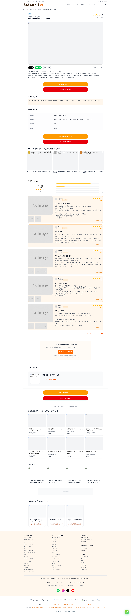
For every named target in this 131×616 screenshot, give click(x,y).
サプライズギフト (56, 559)
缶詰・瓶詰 (26, 565)
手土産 (54, 539)
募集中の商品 (84, 548)
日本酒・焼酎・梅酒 (28, 569)
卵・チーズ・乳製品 (28, 559)
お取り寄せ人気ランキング (87, 535)
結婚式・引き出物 (56, 565)
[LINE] (58, 590)
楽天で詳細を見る (64, 89)
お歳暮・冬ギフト (85, 569)
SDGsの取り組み (88, 605)
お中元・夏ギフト (85, 565)
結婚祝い (54, 544)
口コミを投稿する (66, 351)
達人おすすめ (84, 4)
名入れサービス (56, 561)
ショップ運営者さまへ (65, 582)
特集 (90, 4)
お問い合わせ (71, 585)
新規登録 (105, 1)
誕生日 (54, 552)
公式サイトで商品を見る (65, 84)
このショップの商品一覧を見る (50, 379)
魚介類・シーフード (28, 544)
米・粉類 (26, 556)
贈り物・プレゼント (57, 537)
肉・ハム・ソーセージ (32, 9)
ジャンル (61, 4)
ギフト (68, 4)
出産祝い (54, 546)
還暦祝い (54, 550)
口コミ (100, 17)
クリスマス (83, 567)
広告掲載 (71, 605)
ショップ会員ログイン (78, 582)
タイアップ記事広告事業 (99, 607)
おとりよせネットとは (52, 582)
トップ (24, 9)
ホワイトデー (84, 558)
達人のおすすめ (84, 537)
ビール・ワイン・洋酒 (29, 571)
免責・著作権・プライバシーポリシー (57, 585)
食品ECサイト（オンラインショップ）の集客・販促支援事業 (46, 607)
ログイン (99, 1)
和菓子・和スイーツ (28, 539)
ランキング (75, 4)
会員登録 (83, 550)
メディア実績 (80, 585)
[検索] (101, 4)
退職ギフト (55, 567)
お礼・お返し (55, 548)
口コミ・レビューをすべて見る (93, 333)
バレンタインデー (85, 556)
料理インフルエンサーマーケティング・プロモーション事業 (77, 607)
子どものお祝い (56, 554)
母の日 (82, 560)
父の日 (82, 562)
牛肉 (40, 9)
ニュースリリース (79, 605)
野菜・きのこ (27, 563)
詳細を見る (99, 220)
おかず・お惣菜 (27, 546)
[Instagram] (63, 590)
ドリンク (26, 567)
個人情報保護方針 (58, 605)
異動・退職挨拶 (56, 569)
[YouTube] (72, 590)
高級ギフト (55, 556)
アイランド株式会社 (48, 605)
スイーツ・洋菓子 (28, 537)
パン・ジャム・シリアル (29, 552)
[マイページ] (105, 4)
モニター (96, 4)
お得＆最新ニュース (86, 541)
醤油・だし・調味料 (28, 550)
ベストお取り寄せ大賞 (86, 539)
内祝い (54, 563)
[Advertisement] (65, 491)
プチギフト (55, 542)
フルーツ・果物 (27, 561)
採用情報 (66, 605)
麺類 (25, 554)
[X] (67, 590)
